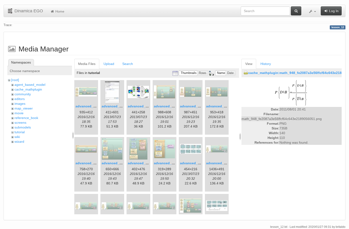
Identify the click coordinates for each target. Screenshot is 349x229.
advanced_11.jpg (167, 163)
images (19, 103)
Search (127, 64)
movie (19, 113)
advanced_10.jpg (142, 163)
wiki (17, 137)
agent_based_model (29, 85)
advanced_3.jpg (141, 106)
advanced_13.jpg (220, 163)
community (22, 94)
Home (59, 11)
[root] (15, 80)
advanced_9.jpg (114, 163)
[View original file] (291, 92)
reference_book (26, 118)
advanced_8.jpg (88, 163)
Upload (109, 64)
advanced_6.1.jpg (194, 106)
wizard (19, 141)
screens (20, 122)
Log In (333, 11)
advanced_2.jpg (114, 106)
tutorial (19, 132)
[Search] (296, 10)
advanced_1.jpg (88, 106)
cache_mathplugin (28, 89)
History (265, 64)
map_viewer (23, 108)
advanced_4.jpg (167, 106)
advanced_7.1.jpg (220, 106)
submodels (22, 127)
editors (19, 99)
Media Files (86, 64)
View (248, 64)
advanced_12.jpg (194, 163)
